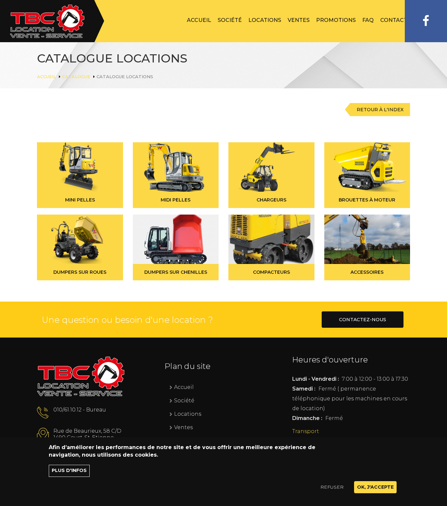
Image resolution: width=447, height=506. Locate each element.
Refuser (332, 487)
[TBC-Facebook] (426, 21)
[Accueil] (52, 21)
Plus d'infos (69, 471)
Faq (368, 20)
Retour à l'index (380, 110)
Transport (305, 431)
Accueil (199, 20)
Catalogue (76, 76)
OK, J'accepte (375, 487)
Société (230, 20)
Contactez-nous (362, 320)
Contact (393, 20)
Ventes (299, 20)
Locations (264, 20)
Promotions (336, 20)
